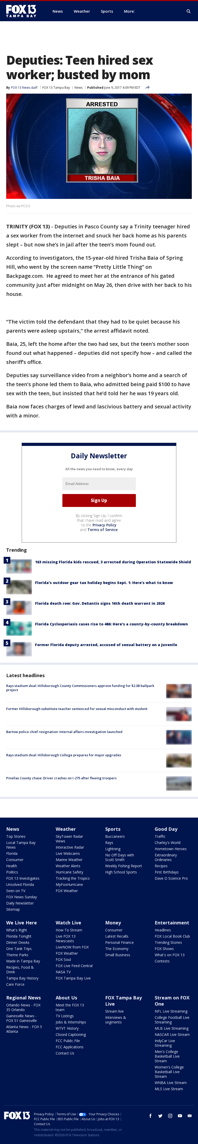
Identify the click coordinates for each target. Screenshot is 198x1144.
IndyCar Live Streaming (165, 1043)
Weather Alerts (68, 865)
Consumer (14, 859)
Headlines (163, 930)
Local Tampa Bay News (21, 845)
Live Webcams (68, 853)
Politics (12, 872)
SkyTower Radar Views (69, 838)
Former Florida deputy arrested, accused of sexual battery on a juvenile (106, 644)
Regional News (23, 998)
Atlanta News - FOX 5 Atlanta (24, 1029)
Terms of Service (102, 529)
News (78, 87)
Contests (162, 961)
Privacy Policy (105, 524)
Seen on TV (15, 890)
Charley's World (167, 842)
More (129, 11)
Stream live (114, 1011)
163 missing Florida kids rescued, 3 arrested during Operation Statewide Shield (113, 561)
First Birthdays (167, 872)
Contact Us (65, 1053)
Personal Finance (119, 942)
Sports (112, 829)
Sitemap (13, 909)
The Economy (116, 948)
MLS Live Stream (169, 1088)
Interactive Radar (70, 847)
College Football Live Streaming (172, 1020)
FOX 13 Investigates (22, 878)
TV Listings (65, 1015)
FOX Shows (164, 948)
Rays (109, 842)
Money (113, 922)
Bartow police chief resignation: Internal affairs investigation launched (64, 731)
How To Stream (69, 930)
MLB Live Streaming (171, 1028)
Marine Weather (69, 859)
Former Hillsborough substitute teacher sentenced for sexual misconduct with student (76, 708)
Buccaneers (115, 836)
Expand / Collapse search (189, 11)
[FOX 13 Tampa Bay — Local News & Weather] (23, 11)
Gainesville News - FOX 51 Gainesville (21, 1018)
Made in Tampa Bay (23, 961)
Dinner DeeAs (17, 942)
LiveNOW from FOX (72, 947)
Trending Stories (168, 942)
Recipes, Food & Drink (20, 969)
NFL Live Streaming (171, 1011)
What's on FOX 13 (170, 954)
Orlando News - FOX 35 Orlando (23, 1007)
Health (11, 865)
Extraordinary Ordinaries (166, 857)
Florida (12, 853)
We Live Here (21, 922)
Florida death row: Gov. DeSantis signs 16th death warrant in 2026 (100, 603)
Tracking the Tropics (73, 878)
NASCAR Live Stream (172, 1034)
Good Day (166, 829)
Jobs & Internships (71, 1022)
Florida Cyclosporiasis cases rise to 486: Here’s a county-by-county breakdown (111, 624)
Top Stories (16, 836)
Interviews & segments (115, 1020)
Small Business (117, 954)
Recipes (161, 865)
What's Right (16, 930)
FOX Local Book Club (172, 936)
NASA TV (63, 971)
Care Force (15, 984)
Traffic (160, 836)
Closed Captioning (71, 1034)
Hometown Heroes (171, 848)
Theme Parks (17, 954)
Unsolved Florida (20, 884)
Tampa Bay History (22, 978)
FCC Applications (70, 1046)
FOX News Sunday (21, 896)
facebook (150, 1116)
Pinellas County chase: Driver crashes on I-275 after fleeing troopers (61, 778)
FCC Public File (68, 1040)
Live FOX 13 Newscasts (66, 938)
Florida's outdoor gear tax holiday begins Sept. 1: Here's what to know (104, 582)
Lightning (112, 848)
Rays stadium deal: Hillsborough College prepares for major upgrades (63, 755)
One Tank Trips (19, 948)
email (190, 1116)
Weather (66, 829)
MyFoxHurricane (69, 884)
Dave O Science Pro (171, 878)
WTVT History (67, 1028)
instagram (170, 1116)
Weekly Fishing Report (123, 865)
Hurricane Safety (69, 872)
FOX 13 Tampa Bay (56, 87)
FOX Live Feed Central (74, 965)
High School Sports (121, 872)
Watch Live (68, 922)
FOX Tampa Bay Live (73, 978)
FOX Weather (67, 890)
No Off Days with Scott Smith (119, 857)
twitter (160, 1116)
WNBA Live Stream (171, 1082)
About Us (66, 998)
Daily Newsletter (20, 903)
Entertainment (172, 922)
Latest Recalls (116, 936)
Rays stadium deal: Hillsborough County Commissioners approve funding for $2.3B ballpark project (80, 687)
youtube (180, 1116)
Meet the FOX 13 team (70, 1007)
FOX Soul (63, 959)
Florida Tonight (18, 936)
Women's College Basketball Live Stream (169, 1072)
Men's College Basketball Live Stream (167, 1056)
